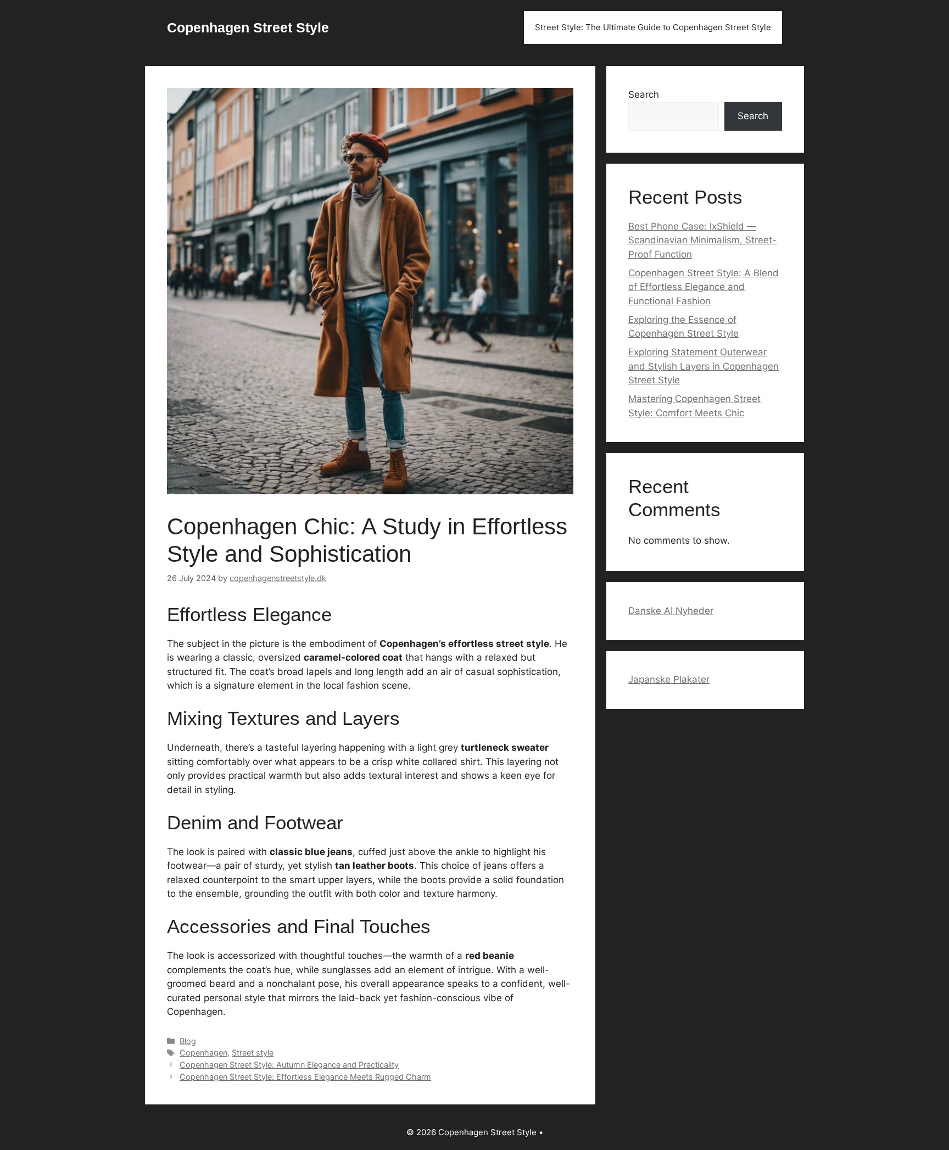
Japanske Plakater (669, 679)
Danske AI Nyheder (670, 610)
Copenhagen (203, 1052)
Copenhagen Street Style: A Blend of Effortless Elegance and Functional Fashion (703, 286)
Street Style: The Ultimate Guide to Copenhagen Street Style (653, 27)
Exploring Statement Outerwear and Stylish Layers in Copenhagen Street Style (703, 366)
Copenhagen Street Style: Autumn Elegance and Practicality (289, 1064)
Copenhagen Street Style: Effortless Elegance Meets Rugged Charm (305, 1076)
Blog (188, 1041)
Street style (252, 1052)
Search (643, 94)
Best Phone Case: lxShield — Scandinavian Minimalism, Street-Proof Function (702, 240)
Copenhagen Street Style (248, 27)
